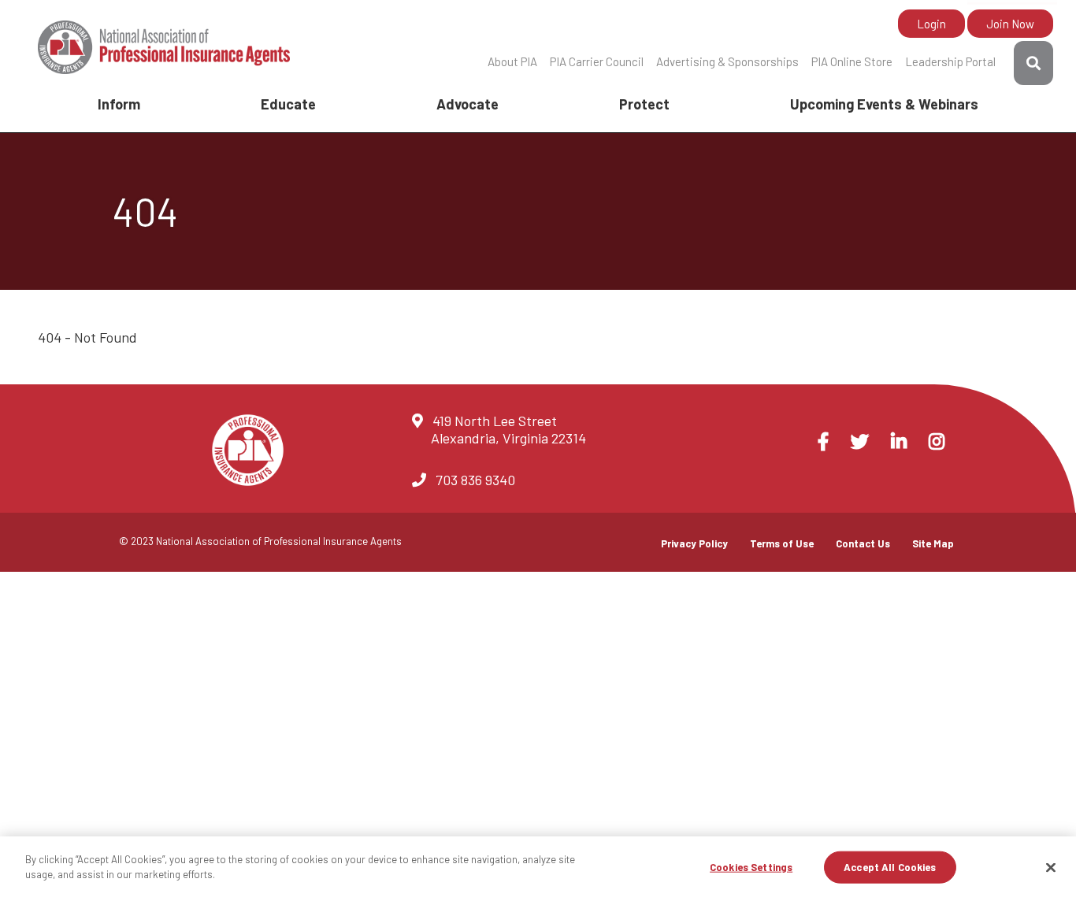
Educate (288, 104)
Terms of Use (782, 543)
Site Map (933, 543)
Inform (119, 104)
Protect (644, 104)
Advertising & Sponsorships (727, 61)
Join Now (1010, 24)
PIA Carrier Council (597, 61)
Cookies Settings (751, 867)
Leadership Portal (950, 61)
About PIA (512, 61)
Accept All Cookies (890, 867)
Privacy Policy (694, 543)
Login (931, 24)
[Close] (1050, 867)
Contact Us (863, 543)
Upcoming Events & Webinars (884, 104)
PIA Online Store (851, 61)
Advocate (467, 104)
